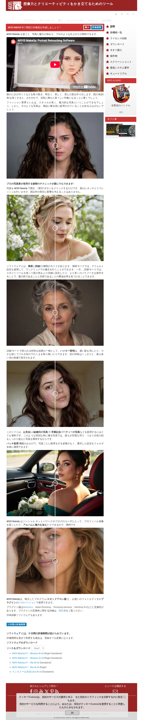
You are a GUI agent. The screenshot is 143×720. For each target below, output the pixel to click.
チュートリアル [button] (75, 20)
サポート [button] (92, 20)
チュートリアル (118, 73)
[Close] (124, 696)
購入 (87, 27)
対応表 (62, 610)
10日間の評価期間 (16, 624)
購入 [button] (60, 20)
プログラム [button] (30, 20)
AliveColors (28, 607)
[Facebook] (31, 691)
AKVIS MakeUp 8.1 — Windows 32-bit (28, 658)
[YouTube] (41, 691)
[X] (46, 691)
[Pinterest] (52, 691)
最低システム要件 (119, 67)
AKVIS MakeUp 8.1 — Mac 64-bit (25, 662)
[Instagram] (36, 691)
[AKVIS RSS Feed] (57, 691)
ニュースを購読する (115, 686)
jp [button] (133, 14)
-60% (121, 112)
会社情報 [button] (106, 20)
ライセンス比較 (118, 38)
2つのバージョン (27, 602)
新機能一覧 (116, 32)
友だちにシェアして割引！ (44, 686)
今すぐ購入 (116, 49)
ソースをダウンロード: (19, 648)
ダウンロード (47, 20)
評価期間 (96, 27)
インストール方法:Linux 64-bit (27, 671)
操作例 (113, 55)
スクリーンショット (121, 61)
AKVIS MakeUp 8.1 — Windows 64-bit (28, 653)
